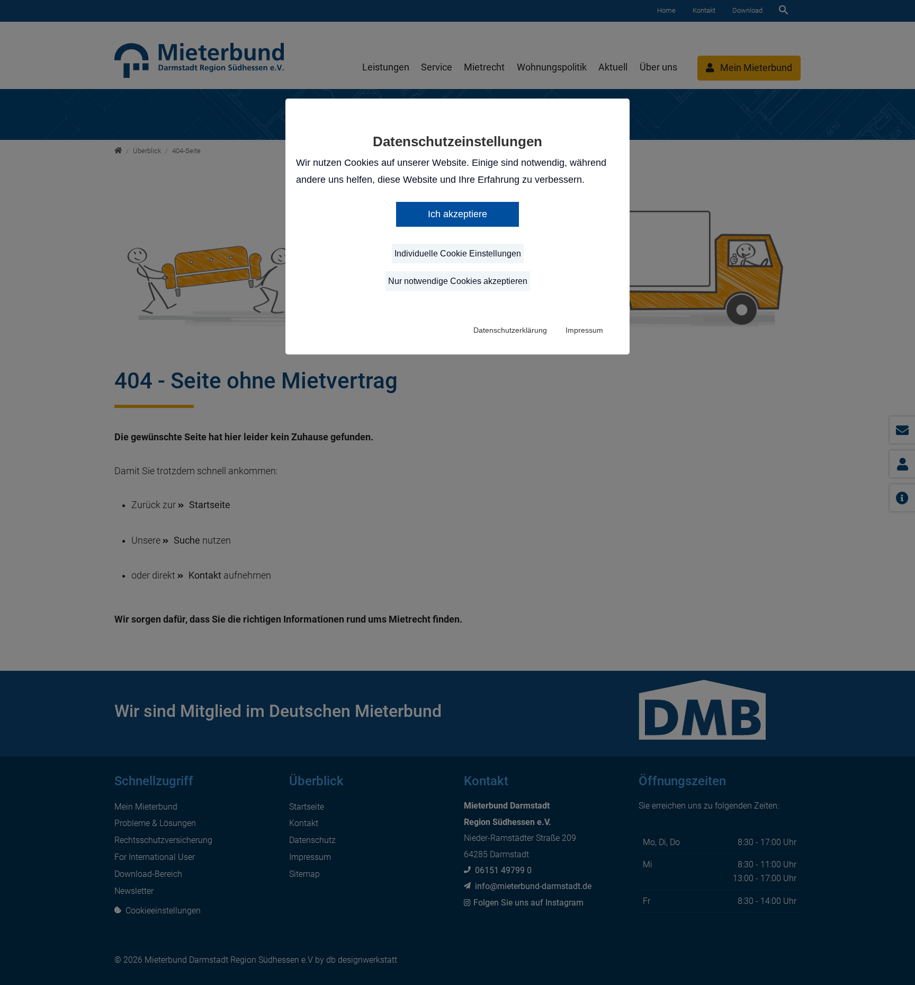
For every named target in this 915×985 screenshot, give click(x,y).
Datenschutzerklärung (510, 330)
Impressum (584, 330)
